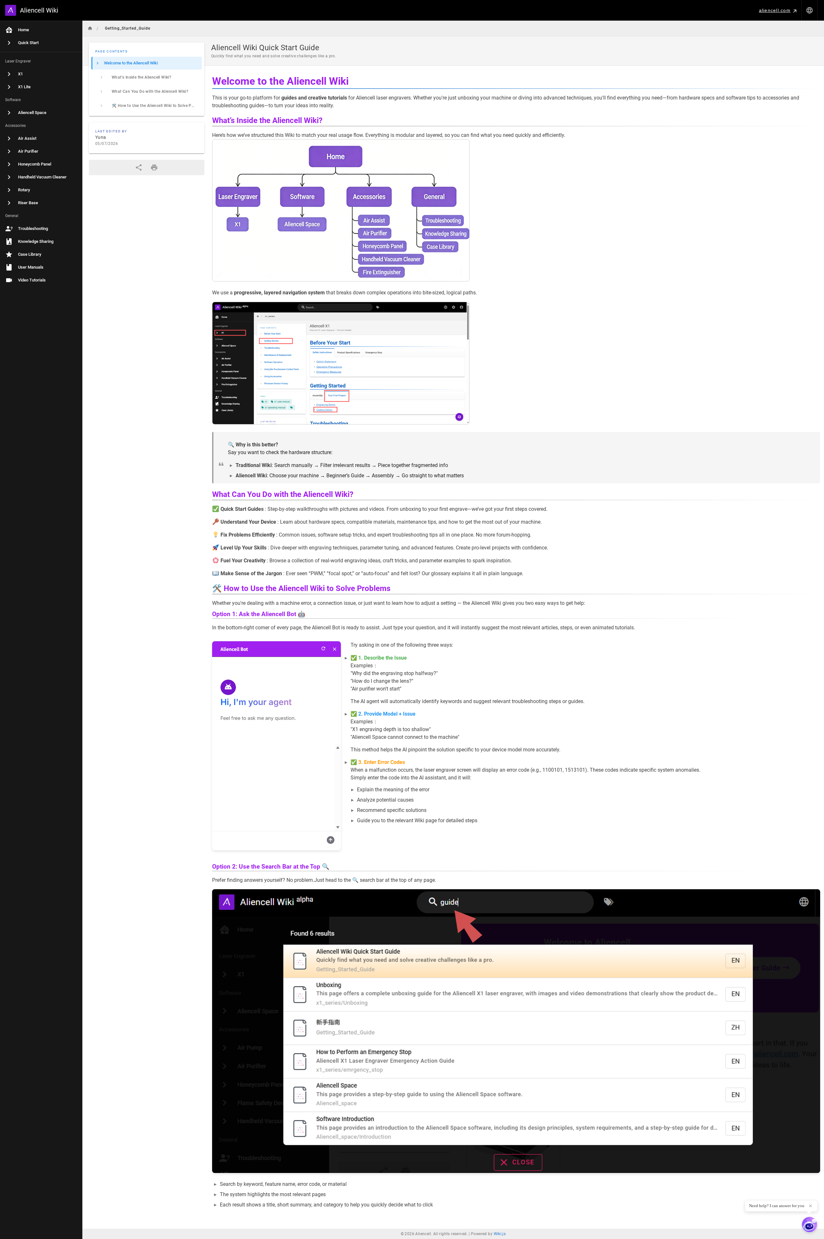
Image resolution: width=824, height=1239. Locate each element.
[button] (809, 10)
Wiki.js (500, 1234)
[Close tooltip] (810, 1206)
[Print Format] (154, 167)
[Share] (138, 167)
